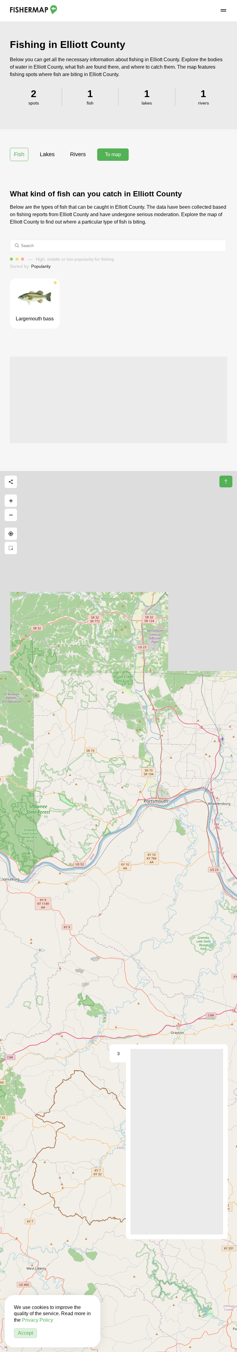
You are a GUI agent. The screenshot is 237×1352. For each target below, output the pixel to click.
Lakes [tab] (47, 154)
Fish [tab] (19, 154)
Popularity (41, 266)
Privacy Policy (37, 1320)
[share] (11, 481)
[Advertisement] (118, 400)
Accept (25, 1333)
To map (113, 154)
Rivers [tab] (78, 154)
